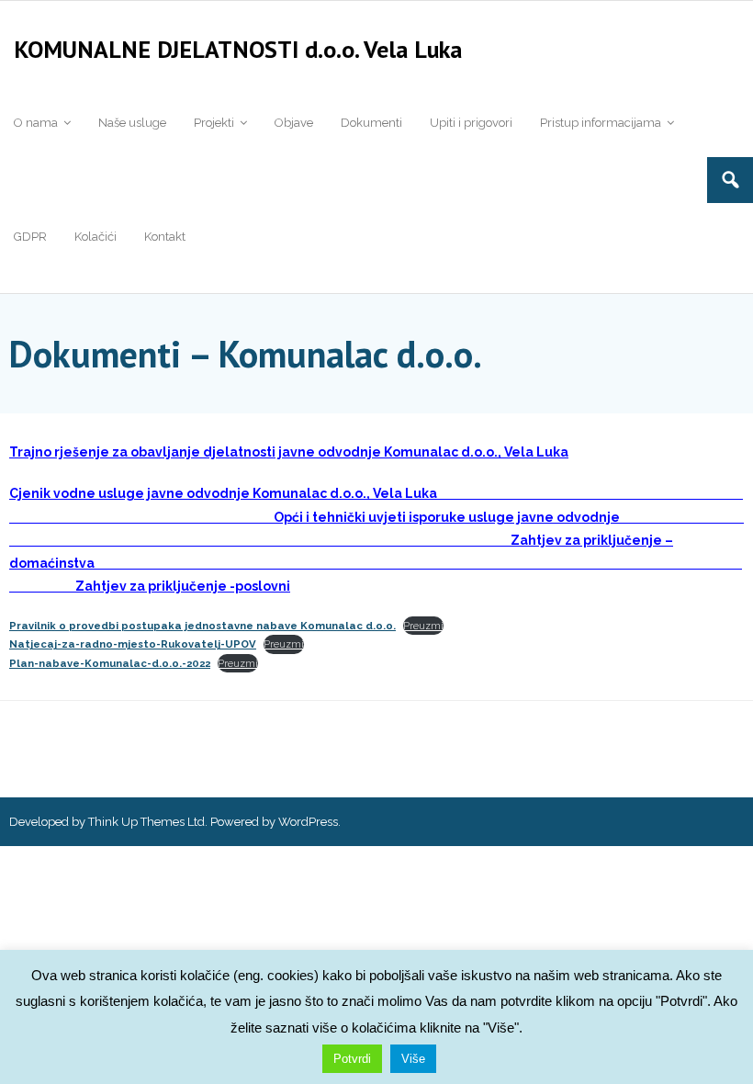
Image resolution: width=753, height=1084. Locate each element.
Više (413, 1059)
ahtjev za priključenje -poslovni (187, 586)
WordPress (308, 822)
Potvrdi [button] (352, 1059)
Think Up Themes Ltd (146, 822)
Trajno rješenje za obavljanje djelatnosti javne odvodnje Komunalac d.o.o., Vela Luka (288, 452)
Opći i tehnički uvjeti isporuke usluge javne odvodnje (447, 517)
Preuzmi (423, 625)
